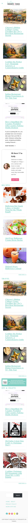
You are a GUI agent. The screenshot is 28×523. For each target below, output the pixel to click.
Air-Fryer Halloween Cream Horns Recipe (14, 239)
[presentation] (14, 16)
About (13, 501)
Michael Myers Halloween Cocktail (13, 267)
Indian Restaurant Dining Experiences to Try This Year (14, 96)
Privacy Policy (11, 504)
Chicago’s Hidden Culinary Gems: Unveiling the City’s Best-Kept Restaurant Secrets (14, 31)
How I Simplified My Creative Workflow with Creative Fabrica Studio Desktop (14, 124)
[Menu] (2, 3)
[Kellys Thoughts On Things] (13, 3)
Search (18, 495)
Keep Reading (10, 145)
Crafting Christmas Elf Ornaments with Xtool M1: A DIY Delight (13, 474)
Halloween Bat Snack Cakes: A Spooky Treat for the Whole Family (14, 208)
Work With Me (11, 506)
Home (8, 501)
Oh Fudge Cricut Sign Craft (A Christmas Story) (14, 442)
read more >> (22, 274)
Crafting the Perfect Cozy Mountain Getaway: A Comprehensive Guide (14, 64)
